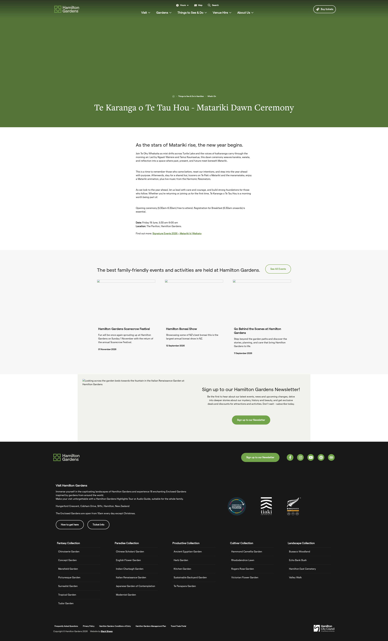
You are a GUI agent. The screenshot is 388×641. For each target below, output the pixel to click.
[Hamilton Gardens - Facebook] (290, 457)
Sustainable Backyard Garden (190, 577)
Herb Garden (181, 560)
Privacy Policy (88, 626)
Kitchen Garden (182, 569)
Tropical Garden (67, 594)
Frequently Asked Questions (66, 626)
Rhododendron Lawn (242, 560)
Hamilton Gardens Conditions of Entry (115, 626)
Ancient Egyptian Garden (188, 551)
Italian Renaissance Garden (131, 577)
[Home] (173, 96)
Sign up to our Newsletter (251, 420)
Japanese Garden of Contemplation (135, 586)
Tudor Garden (66, 603)
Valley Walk (295, 577)
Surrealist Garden (68, 586)
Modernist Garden (126, 594)
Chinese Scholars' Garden (130, 551)
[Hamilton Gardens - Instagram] (300, 457)
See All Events (278, 269)
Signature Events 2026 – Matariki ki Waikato (176, 233)
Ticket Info (98, 524)
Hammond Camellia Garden (246, 551)
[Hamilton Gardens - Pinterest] (321, 457)
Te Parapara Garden (185, 586)
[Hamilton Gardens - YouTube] (310, 457)
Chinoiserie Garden (68, 551)
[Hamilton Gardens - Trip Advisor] (331, 457)
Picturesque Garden (69, 577)
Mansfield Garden (68, 569)
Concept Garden (67, 560)
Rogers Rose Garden (242, 569)
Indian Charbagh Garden (129, 569)
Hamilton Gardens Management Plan (151, 626)
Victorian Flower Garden (244, 577)
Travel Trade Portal (178, 626)
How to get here (70, 524)
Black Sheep (107, 631)
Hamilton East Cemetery (302, 569)
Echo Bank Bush (298, 560)
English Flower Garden (128, 560)
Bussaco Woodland (299, 551)
